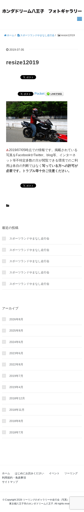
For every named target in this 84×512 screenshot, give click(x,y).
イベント (54, 473)
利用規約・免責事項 (14, 477)
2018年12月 (17, 398)
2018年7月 (16, 432)
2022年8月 (16, 364)
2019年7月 (16, 375)
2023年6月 (16, 353)
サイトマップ (10, 481)
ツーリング (71, 473)
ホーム (6, 473)
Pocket (39, 93)
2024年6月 (16, 342)
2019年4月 (16, 387)
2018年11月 (16, 409)
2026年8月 (16, 319)
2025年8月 (16, 330)
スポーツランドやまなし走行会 (29, 238)
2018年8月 (16, 421)
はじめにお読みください (29, 473)
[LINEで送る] (54, 93)
